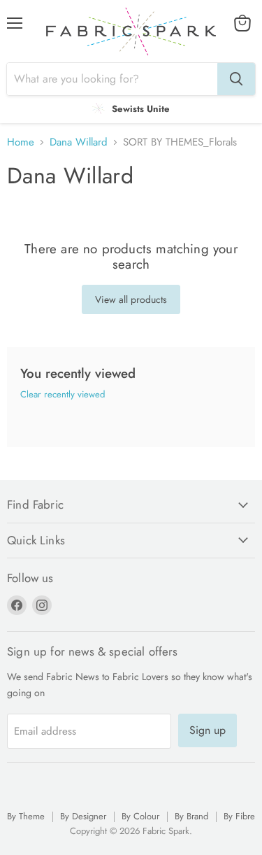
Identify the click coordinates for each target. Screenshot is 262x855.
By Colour (140, 816)
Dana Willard (79, 142)
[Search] (236, 79)
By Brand (191, 816)
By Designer (83, 816)
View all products (131, 299)
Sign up (207, 730)
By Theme (26, 816)
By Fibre (239, 816)
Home (20, 142)
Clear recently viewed (62, 394)
